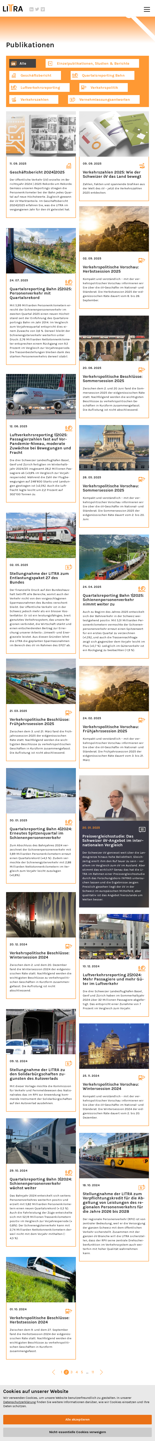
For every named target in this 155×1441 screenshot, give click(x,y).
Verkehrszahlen (34, 99)
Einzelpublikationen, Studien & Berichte (92, 63)
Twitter (37, 9)
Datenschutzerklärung (19, 1402)
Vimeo (43, 9)
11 (93, 1372)
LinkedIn (31, 9)
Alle (23, 63)
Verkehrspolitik (104, 87)
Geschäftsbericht (35, 75)
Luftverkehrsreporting (40, 87)
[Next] (101, 1373)
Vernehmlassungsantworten (104, 99)
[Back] (53, 1373)
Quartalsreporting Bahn (103, 75)
